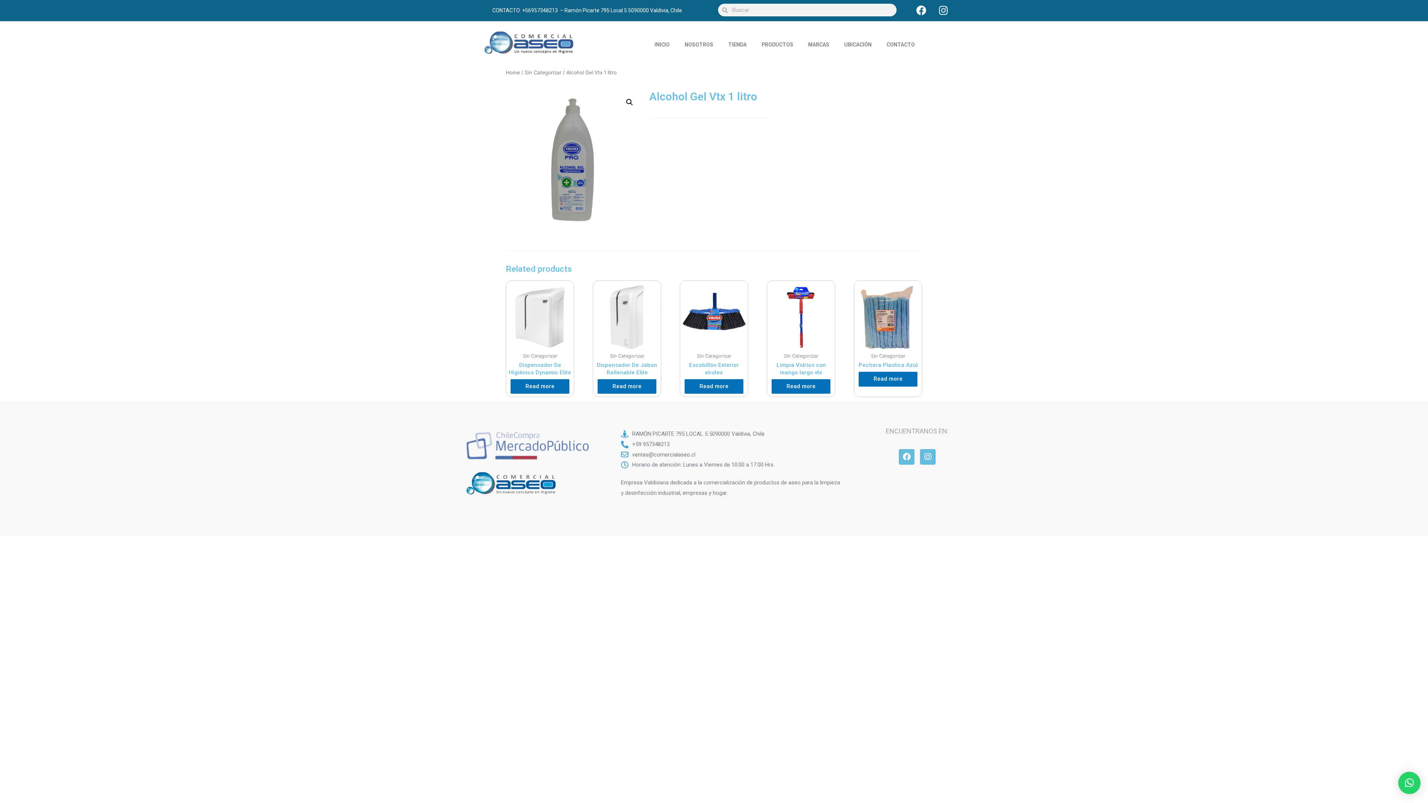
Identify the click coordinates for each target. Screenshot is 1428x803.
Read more (539, 386)
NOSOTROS (699, 45)
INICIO (662, 45)
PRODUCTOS (777, 45)
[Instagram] (943, 10)
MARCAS (818, 45)
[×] (1409, 783)
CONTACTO (901, 45)
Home (513, 72)
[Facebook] (921, 10)
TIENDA (737, 45)
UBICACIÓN (858, 45)
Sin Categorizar (543, 72)
